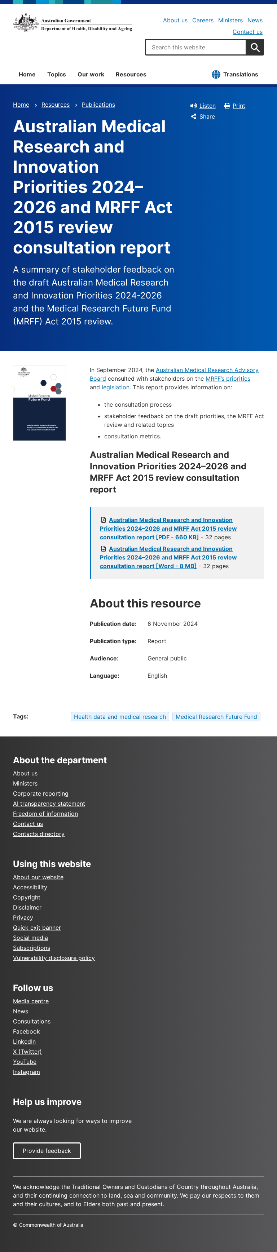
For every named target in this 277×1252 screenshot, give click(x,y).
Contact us (248, 31)
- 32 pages (168, 528)
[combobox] (196, 47)
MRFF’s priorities (228, 378)
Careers (203, 20)
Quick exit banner (37, 927)
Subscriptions (31, 947)
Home (27, 74)
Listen (207, 105)
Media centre (31, 1001)
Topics (56, 74)
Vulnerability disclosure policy (54, 957)
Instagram (26, 1071)
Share (207, 116)
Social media (30, 937)
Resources (131, 74)
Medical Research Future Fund (216, 716)
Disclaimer (27, 907)
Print (239, 105)
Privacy (23, 917)
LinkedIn (24, 1041)
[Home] (72, 22)
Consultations (31, 1021)
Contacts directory (39, 833)
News (255, 20)
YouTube (24, 1061)
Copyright (26, 897)
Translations (240, 74)
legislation (115, 387)
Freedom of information (45, 813)
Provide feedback (47, 1150)
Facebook (26, 1031)
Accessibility (30, 887)
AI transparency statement (49, 803)
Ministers (230, 20)
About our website (38, 877)
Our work (91, 74)
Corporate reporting (41, 793)
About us (175, 20)
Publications (98, 104)
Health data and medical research (120, 716)
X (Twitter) (27, 1051)
